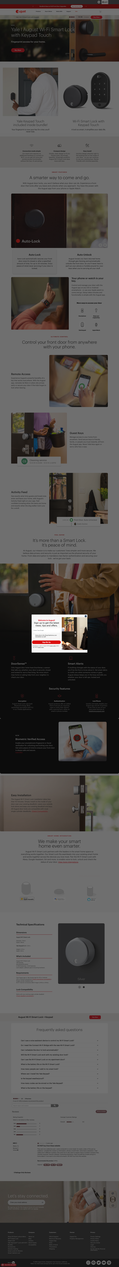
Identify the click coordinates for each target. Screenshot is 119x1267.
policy (53, 645)
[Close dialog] (86, 616)
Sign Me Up (46, 642)
